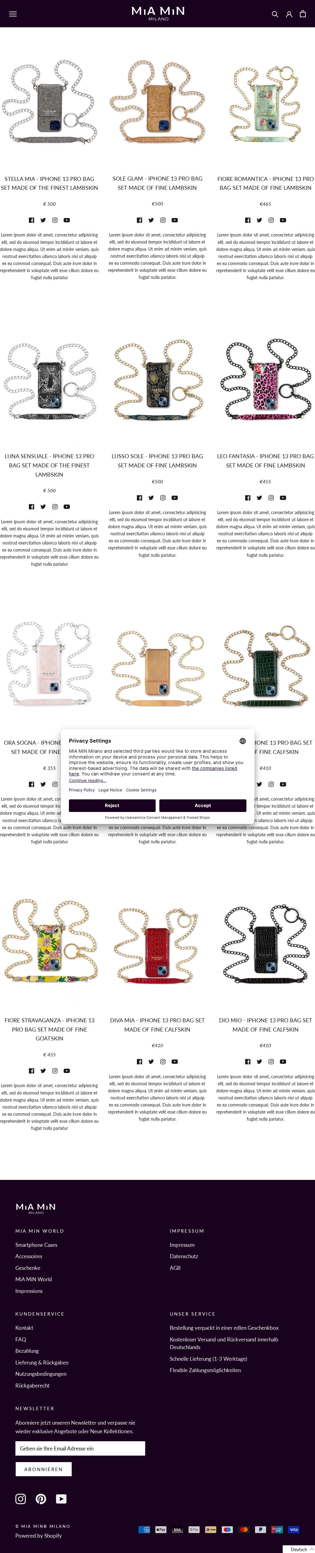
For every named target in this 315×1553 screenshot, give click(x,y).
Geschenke (27, 1268)
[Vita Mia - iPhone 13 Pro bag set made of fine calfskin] (265, 673)
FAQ (20, 1339)
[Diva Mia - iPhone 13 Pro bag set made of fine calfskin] (157, 950)
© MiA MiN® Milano (42, 1526)
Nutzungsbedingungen (40, 1374)
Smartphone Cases (36, 1245)
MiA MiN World (33, 1279)
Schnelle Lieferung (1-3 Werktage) (208, 1359)
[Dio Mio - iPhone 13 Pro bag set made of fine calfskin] (265, 950)
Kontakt (24, 1328)
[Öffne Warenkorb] (303, 13)
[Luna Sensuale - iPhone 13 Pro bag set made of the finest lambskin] (49, 386)
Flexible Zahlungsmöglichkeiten (205, 1370)
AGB (175, 1268)
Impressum (182, 1245)
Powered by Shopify (38, 1535)
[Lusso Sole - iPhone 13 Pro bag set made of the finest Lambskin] (157, 386)
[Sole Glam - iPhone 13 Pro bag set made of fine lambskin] (157, 109)
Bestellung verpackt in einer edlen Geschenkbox (224, 1328)
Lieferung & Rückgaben (41, 1362)
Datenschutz (184, 1256)
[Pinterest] (41, 1499)
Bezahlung (27, 1351)
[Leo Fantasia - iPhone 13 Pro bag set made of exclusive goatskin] (265, 386)
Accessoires (28, 1256)
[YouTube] (61, 1499)
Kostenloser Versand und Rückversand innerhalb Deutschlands (224, 1343)
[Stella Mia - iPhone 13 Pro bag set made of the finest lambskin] (49, 109)
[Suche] (275, 13)
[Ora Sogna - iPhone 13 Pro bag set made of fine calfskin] (49, 673)
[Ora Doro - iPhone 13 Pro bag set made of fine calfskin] (157, 673)
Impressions (28, 1291)
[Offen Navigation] (13, 14)
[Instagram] (20, 1499)
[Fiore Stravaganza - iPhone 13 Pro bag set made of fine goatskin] (49, 950)
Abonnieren (43, 1469)
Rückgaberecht (32, 1385)
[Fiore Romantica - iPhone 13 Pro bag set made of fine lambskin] (265, 109)
